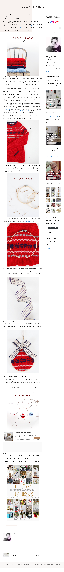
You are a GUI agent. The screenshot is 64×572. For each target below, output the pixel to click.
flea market (30, 25)
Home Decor (20, 1)
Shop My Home (44, 1)
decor (11, 525)
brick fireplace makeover (53, 116)
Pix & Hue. (41, 570)
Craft (7, 525)
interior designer (28, 221)
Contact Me (6, 564)
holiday (15, 525)
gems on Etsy (57, 215)
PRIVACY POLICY (49, 248)
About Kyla (52, 1)
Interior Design (13, 1)
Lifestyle (34, 1)
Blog (52, 564)
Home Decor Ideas (19, 564)
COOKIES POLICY (50, 250)
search (2, 1)
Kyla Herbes (16, 534)
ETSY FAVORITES (53, 227)
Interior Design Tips (26, 564)
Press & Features (47, 564)
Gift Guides (34, 564)
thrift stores (20, 27)
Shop (39, 1)
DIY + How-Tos (27, 1)
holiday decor (8, 79)
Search (47, 25)
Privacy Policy (57, 564)
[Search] (60, 28)
